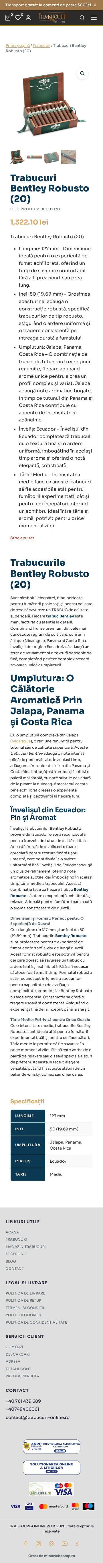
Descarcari (18, 1354)
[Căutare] (82, 18)
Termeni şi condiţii (25, 1308)
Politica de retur (23, 1300)
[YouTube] (65, 1543)
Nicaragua (21, 741)
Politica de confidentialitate (36, 1322)
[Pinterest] (51, 1543)
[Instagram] (38, 1543)
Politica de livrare (25, 1293)
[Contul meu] (28, 18)
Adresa (13, 1361)
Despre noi (16, 1254)
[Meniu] (93, 17)
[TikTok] (77, 1543)
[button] (82, 73)
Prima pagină (18, 45)
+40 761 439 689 (23, 1401)
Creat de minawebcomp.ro (51, 1556)
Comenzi (14, 1347)
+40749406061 (22, 1409)
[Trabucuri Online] (51, 17)
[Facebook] (25, 1543)
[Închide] (95, 5)
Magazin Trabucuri (26, 1247)
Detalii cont (18, 1369)
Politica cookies (23, 1315)
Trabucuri (41, 45)
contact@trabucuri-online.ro (38, 1417)
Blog (11, 1261)
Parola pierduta (22, 1376)
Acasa (12, 1232)
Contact (15, 1268)
